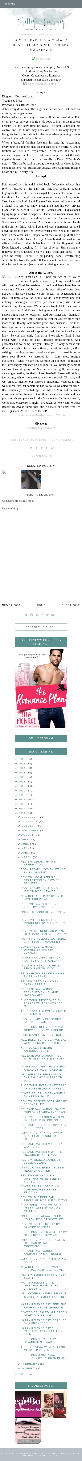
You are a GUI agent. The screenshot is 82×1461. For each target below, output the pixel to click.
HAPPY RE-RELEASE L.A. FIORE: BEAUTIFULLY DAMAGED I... (43, 940)
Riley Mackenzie (62, 440)
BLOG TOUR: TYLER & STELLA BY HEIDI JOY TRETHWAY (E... (44, 1234)
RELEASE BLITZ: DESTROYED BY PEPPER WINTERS (44, 1126)
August (28, 835)
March (27, 857)
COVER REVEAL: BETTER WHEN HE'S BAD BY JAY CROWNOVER (43, 1243)
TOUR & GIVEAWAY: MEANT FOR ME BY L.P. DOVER (43, 1349)
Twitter (49, 415)
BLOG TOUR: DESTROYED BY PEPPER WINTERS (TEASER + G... (43, 1003)
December (30, 817)
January (28, 1368)
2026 (22, 759)
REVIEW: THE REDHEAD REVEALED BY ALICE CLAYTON (44, 1199)
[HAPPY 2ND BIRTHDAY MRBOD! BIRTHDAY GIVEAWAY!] (54, 1404)
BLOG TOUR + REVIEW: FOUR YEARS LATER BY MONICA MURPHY (41, 1208)
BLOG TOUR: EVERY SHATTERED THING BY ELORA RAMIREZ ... (44, 1087)
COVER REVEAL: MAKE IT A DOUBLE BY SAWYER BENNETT (39, 949)
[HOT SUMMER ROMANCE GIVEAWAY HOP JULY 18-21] (28, 1431)
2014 (22, 813)
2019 (22, 790)
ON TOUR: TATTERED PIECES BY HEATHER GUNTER (43, 1169)
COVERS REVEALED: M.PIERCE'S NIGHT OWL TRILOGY (44, 1314)
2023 (22, 772)
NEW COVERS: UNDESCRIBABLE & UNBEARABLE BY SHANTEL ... (43, 1296)
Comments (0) (42, 456)
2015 (22, 808)
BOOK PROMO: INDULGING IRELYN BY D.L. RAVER (39, 890)
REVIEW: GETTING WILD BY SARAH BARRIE (40, 983)
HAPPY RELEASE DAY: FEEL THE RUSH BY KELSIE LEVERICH (43, 1306)
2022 (22, 777)
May (24, 848)
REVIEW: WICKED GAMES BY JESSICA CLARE (41, 1161)
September (30, 830)
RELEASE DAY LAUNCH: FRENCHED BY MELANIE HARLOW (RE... (39, 992)
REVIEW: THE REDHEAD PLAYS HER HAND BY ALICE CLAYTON (44, 932)
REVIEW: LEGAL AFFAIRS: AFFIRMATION (38, 863)
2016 (22, 804)
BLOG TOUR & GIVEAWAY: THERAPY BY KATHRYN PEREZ (44, 1357)
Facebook (22, 415)
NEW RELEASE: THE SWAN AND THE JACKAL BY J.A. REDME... (43, 1268)
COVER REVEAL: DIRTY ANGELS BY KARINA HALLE (43, 1095)
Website (60, 415)
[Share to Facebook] (36, 448)
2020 (22, 786)
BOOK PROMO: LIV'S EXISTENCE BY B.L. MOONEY (43, 871)
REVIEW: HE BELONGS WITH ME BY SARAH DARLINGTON (43, 1119)
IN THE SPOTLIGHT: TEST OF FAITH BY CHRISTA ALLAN (40, 959)
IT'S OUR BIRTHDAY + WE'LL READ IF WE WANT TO (40, 967)
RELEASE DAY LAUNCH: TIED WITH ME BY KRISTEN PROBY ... (43, 1058)
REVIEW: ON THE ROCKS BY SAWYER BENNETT (40, 1226)
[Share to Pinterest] (42, 448)
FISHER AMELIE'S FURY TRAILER (44, 1035)
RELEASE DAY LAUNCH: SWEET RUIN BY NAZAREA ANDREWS (43, 1111)
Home (41, 605)
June (25, 844)
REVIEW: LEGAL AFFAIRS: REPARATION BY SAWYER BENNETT (40, 880)
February (29, 1364)
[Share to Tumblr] (47, 448)
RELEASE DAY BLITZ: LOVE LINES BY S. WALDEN (39, 906)
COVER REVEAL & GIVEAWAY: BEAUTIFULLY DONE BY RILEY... (41, 1136)
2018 (22, 795)
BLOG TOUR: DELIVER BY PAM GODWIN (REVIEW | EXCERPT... (44, 1028)
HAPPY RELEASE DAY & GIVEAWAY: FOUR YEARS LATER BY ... (40, 1285)
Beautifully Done (33, 440)
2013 (22, 1374)
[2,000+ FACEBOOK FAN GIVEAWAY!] (28, 1404)
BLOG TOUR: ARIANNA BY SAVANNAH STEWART (38, 1341)
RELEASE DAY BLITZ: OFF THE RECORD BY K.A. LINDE (42, 1153)
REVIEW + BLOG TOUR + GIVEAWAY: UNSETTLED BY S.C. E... (41, 1178)
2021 (22, 781)
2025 (22, 763)
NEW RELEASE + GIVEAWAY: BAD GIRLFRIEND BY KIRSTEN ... (44, 1041)
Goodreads (36, 415)
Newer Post (11, 605)
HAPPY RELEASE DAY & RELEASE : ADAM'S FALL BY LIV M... (41, 1331)
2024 (22, 768)
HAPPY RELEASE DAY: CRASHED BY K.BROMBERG (44, 1322)
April (26, 853)
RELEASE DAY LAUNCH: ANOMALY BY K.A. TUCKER (41, 1252)
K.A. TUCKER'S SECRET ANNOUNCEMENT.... (37, 1049)
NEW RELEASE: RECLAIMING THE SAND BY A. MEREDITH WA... (41, 1077)
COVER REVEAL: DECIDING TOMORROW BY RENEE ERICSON (40, 1189)
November (30, 821)
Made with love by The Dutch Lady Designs (51, 1454)
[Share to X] (31, 448)
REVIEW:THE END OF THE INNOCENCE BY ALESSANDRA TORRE (43, 922)
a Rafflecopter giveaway (41, 427)
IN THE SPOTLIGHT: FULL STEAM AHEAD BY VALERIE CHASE (43, 1068)
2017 (22, 799)
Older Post (71, 605)
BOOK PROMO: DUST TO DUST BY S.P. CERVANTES (42, 1021)
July (25, 839)
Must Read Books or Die (31, 1453)
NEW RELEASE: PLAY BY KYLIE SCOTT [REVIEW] (42, 898)
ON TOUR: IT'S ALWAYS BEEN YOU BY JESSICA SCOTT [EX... (43, 1218)
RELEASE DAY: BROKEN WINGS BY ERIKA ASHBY (42, 975)
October (29, 826)
